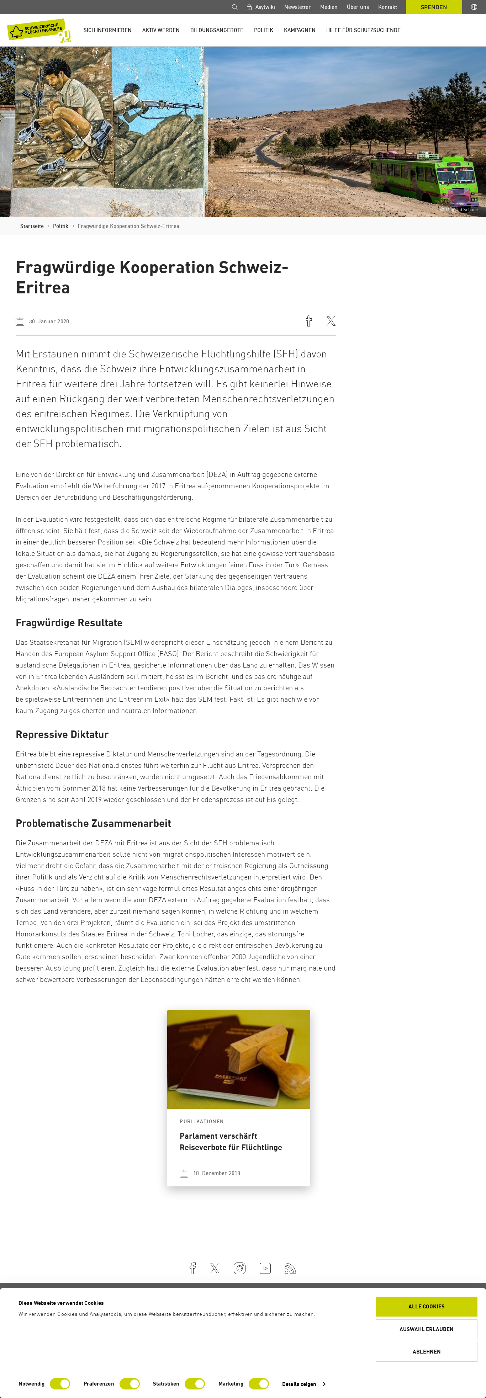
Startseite (32, 226)
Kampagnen (300, 30)
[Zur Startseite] (39, 30)
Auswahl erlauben (427, 1329)
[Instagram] (240, 1269)
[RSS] (290, 1269)
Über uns (358, 7)
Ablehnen (427, 1351)
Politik (263, 30)
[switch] (130, 1383)
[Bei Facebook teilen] (309, 321)
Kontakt (387, 7)
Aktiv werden (161, 30)
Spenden (434, 7)
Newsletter (297, 7)
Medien (329, 7)
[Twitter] (215, 1269)
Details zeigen (299, 1384)
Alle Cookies (426, 1306)
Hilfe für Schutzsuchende (363, 30)
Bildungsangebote (216, 30)
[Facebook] (193, 1269)
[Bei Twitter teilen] (331, 321)
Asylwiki (264, 7)
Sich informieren (108, 30)
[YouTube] (265, 1269)
